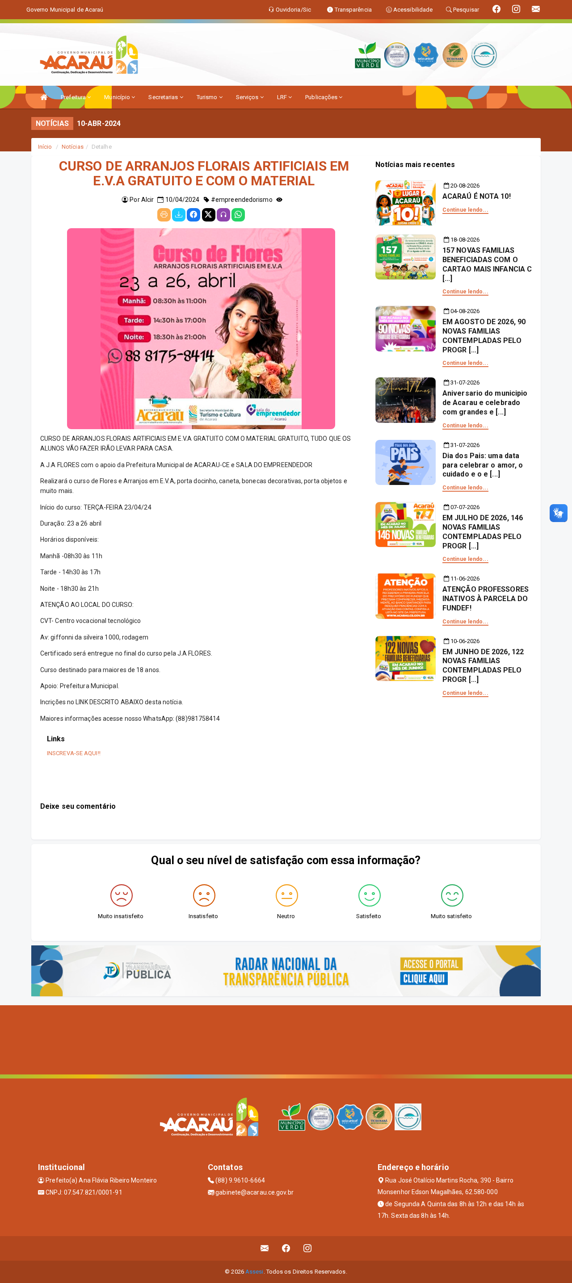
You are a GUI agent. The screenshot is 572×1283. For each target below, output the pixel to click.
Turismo (208, 97)
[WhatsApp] (238, 214)
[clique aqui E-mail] (265, 1248)
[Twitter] (208, 214)
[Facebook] (193, 214)
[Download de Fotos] (178, 214)
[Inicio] (44, 97)
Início (45, 146)
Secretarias (163, 97)
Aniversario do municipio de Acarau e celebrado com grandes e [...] (484, 402)
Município (117, 97)
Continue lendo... (465, 210)
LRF (282, 97)
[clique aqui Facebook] (286, 1248)
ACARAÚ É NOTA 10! (476, 196)
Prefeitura (74, 97)
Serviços (248, 97)
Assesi (254, 1271)
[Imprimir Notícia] (164, 214)
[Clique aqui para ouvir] (223, 214)
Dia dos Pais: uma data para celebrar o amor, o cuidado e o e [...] (482, 465)
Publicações (322, 97)
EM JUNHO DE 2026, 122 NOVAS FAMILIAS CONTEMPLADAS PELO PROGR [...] (483, 666)
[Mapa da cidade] (286, 1038)
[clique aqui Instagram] (307, 1248)
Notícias (73, 146)
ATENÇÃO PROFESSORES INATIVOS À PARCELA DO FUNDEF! (485, 598)
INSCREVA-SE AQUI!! (74, 753)
